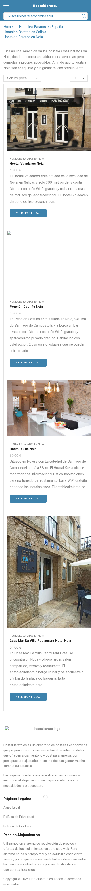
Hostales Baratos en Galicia (25, 32)
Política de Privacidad (18, 817)
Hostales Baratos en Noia (27, 158)
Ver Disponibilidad (28, 213)
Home (8, 27)
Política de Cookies (17, 826)
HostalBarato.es (41, 879)
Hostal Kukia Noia (23, 449)
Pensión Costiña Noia (26, 307)
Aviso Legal (11, 807)
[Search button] (83, 16)
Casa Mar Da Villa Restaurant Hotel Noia (40, 641)
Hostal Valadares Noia (27, 164)
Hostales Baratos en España (41, 27)
